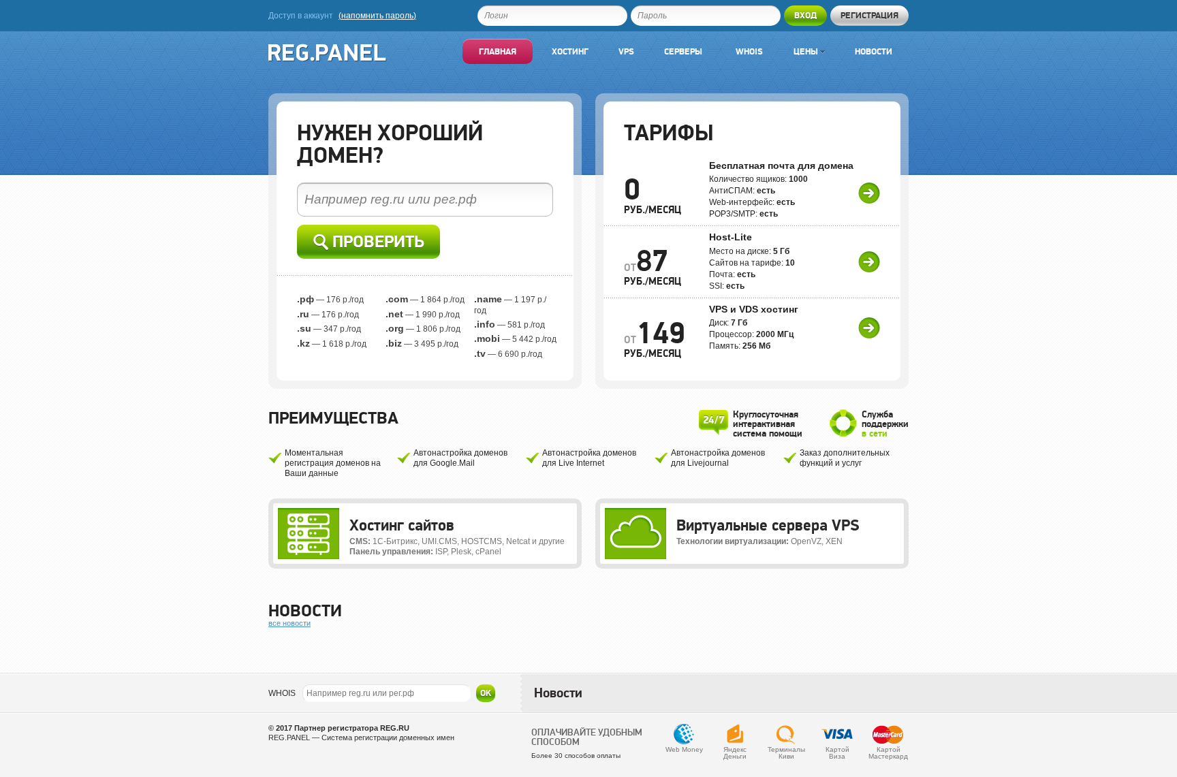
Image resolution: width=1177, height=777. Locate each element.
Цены (807, 51)
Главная (497, 51)
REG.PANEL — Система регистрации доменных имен (361, 737)
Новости (873, 51)
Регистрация (869, 15)
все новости (289, 623)
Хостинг (570, 51)
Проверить (376, 241)
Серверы (683, 51)
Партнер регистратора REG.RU (351, 728)
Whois (749, 51)
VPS (626, 51)
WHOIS (282, 693)
